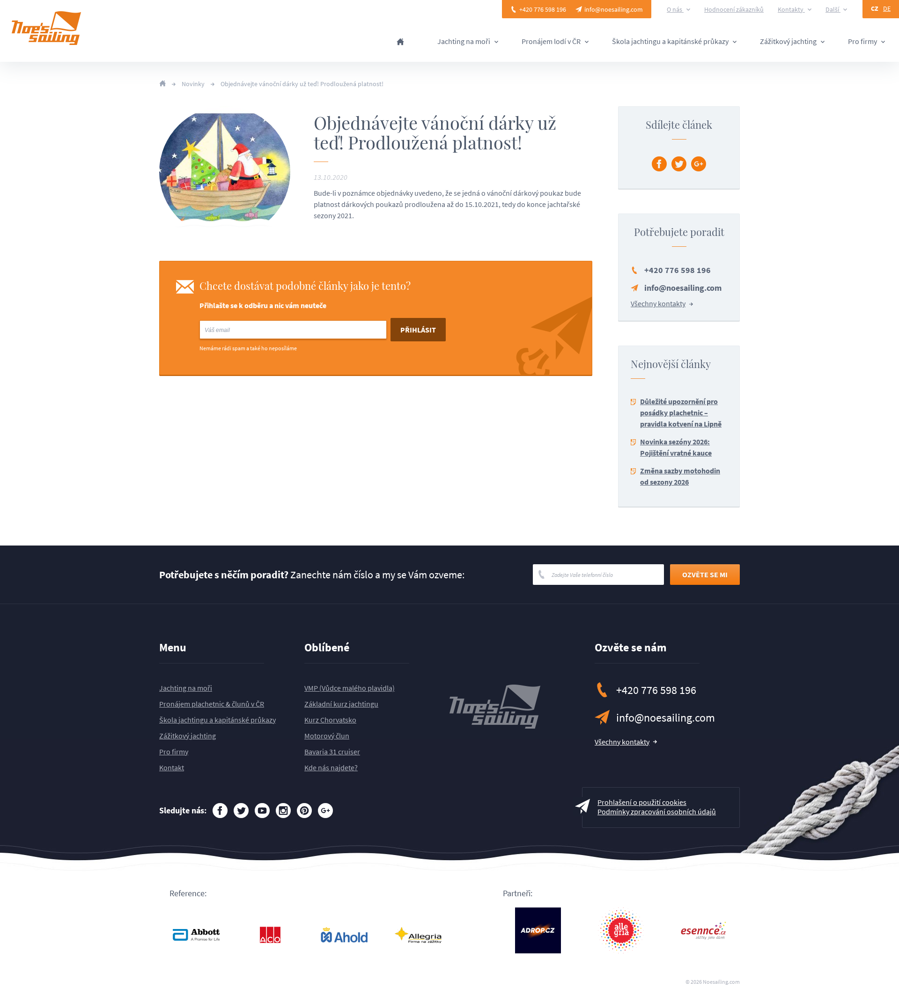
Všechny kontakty (658, 303)
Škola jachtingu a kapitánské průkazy (671, 41)
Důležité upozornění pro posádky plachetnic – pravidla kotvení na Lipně (681, 412)
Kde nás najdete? (331, 767)
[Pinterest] (304, 810)
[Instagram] (283, 810)
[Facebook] (659, 163)
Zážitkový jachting (789, 41)
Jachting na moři (464, 41)
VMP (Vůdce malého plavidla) (349, 688)
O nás (675, 9)
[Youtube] (262, 810)
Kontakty (791, 9)
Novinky (193, 84)
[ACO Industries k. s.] (270, 935)
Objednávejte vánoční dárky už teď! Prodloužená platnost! (302, 84)
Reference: (187, 893)
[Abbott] (196, 935)
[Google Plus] (698, 163)
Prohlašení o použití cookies (641, 802)
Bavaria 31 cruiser (332, 751)
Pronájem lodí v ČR (552, 41)
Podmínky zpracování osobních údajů (656, 811)
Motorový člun (326, 735)
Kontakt (171, 767)
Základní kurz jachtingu (341, 703)
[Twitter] (678, 163)
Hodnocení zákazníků (734, 9)
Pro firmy (863, 41)
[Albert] (344, 935)
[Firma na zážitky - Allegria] (418, 935)
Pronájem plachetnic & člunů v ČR (211, 703)
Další (832, 9)
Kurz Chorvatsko (330, 719)
